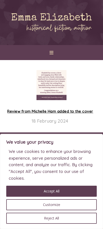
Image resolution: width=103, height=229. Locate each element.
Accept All (52, 191)
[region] (51, 181)
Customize (51, 204)
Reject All (51, 218)
